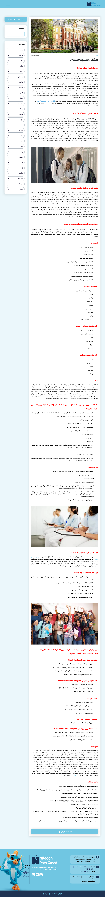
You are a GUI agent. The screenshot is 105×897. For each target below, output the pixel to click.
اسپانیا (21, 55)
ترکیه (21, 66)
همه (21, 50)
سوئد (21, 136)
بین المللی (19, 103)
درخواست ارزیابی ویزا (65, 831)
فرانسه (21, 82)
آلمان (21, 93)
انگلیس (20, 173)
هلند (21, 61)
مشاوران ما (74, 775)
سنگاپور (20, 178)
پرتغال (21, 152)
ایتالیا (21, 162)
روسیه (21, 157)
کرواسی (20, 71)
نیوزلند (21, 125)
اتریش (21, 98)
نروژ (22, 119)
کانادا (21, 189)
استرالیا (20, 114)
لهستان (95, 55)
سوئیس (20, 130)
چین (21, 141)
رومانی (21, 109)
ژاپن (22, 168)
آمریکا (21, 184)
